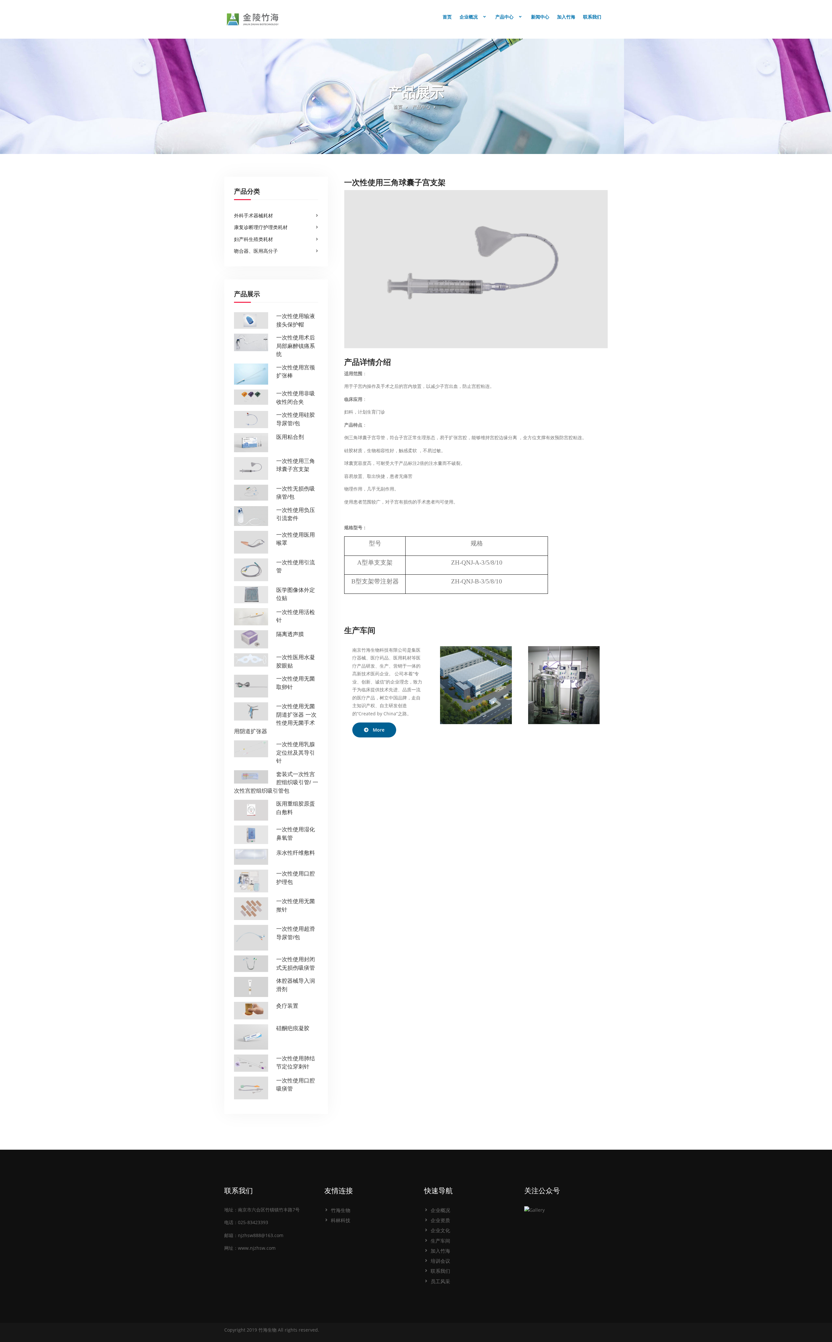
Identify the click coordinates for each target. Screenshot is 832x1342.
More (378, 730)
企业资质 (440, 1220)
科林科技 (340, 1220)
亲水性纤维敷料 (295, 853)
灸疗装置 (287, 1006)
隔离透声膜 (290, 634)
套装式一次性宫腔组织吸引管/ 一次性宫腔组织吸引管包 (276, 782)
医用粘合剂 (290, 437)
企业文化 (440, 1230)
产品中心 (504, 16)
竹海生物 (340, 1210)
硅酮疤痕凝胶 (292, 1028)
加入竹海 (566, 16)
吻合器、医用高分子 (256, 251)
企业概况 (469, 16)
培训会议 (440, 1261)
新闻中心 (540, 16)
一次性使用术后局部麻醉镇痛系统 (295, 346)
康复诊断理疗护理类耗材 (261, 227)
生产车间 (440, 1240)
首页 (447, 16)
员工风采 (440, 1281)
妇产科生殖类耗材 (253, 239)
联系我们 (592, 16)
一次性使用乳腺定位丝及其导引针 (295, 752)
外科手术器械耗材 (253, 215)
